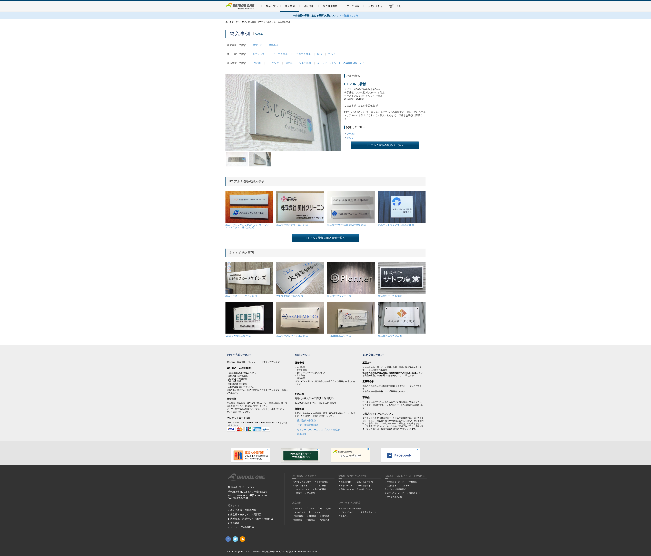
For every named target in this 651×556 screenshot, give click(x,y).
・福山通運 (301, 434)
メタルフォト (299, 512)
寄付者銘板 (299, 516)
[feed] (242, 539)
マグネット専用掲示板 (396, 489)
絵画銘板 (298, 520)
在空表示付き (346, 482)
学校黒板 (413, 482)
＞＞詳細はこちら (348, 15)
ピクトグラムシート (349, 512)
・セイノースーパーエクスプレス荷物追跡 (317, 429)
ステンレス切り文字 (302, 482)
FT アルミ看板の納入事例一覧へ (325, 237)
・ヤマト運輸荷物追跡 (306, 425)
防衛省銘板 (324, 520)
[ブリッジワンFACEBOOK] (400, 455)
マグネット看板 (300, 486)
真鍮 (329, 508)
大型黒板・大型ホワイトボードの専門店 (251, 518)
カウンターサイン (301, 489)
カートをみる (391, 6)
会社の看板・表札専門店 (243, 510)
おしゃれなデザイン (365, 482)
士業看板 (298, 493)
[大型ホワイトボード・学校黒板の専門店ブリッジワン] (300, 455)
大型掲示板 (391, 486)
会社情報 (309, 6)
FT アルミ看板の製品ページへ (385, 145)
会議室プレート (365, 489)
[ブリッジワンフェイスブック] (228, 539)
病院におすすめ (347, 489)
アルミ (331, 54)
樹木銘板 (325, 516)
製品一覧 (271, 6)
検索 (399, 6)
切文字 (288, 63)
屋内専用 (273, 45)
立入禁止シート (369, 512)
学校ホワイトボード (395, 482)
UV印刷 (257, 63)
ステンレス (258, 54)
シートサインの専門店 (242, 527)
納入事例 (290, 6)
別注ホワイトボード (395, 493)
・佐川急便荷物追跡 (305, 420)
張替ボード (406, 486)
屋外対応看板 (320, 489)
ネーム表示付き (363, 486)
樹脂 (319, 54)
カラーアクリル (279, 54)
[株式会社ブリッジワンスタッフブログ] (350, 455)
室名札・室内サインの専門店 (245, 514)
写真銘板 (311, 520)
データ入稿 (353, 6)
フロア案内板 (322, 482)
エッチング (273, 63)
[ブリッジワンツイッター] (235, 539)
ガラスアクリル (302, 54)
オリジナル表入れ (394, 497)
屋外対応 (257, 45)
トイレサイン (346, 486)
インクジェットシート (329, 63)
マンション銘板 (319, 486)
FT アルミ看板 (355, 84)
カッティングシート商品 (351, 508)
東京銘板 (235, 523)
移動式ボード (414, 493)
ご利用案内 (331, 6)
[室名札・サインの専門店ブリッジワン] (250, 455)
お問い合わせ (375, 6)
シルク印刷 (305, 63)
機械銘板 (313, 516)
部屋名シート (346, 516)
